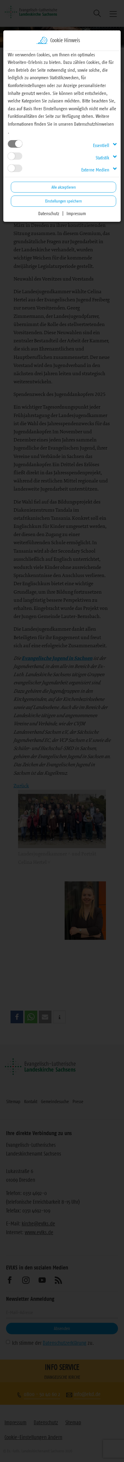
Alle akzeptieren (63, 187)
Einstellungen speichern (63, 201)
